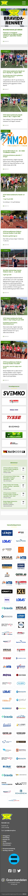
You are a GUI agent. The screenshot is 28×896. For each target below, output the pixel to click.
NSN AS (24, 894)
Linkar (4, 841)
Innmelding (6, 837)
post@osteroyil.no (10, 830)
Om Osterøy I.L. (7, 843)
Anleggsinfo (6, 836)
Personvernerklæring (9, 848)
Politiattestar (7, 845)
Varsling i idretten (8, 850)
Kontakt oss (6, 839)
